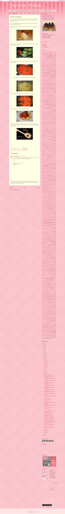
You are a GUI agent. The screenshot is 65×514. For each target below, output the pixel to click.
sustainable (52, 310)
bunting (47, 86)
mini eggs (54, 228)
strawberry (52, 307)
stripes (47, 308)
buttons (43, 89)
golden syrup (54, 179)
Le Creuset (53, 205)
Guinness (51, 183)
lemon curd (43, 207)
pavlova (54, 252)
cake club (52, 90)
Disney (49, 142)
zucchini (53, 338)
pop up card (49, 263)
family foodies (50, 156)
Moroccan (49, 231)
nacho (52, 235)
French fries (54, 170)
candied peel (43, 93)
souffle (54, 301)
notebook (54, 239)
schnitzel (43, 290)
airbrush (51, 53)
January (45, 432)
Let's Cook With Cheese (47, 209)
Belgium (54, 69)
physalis (43, 258)
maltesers (54, 216)
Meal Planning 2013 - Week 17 (48, 389)
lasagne (43, 205)
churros (51, 114)
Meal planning (47, 222)
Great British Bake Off (52, 180)
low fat (46, 213)
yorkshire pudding (48, 337)
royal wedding (45, 285)
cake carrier (48, 90)
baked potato (51, 64)
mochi (49, 229)
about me (43, 52)
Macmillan (47, 215)
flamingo (43, 162)
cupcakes (47, 136)
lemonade (54, 207)
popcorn (54, 263)
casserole (46, 97)
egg (48, 149)
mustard (46, 235)
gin (52, 176)
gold (50, 179)
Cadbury (46, 89)
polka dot (55, 262)
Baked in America (45, 64)
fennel (47, 158)
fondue (50, 164)
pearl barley (43, 254)
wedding (52, 331)
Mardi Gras (46, 218)
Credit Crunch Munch (45, 131)
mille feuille (53, 226)
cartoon (54, 96)
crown (52, 133)
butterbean (43, 87)
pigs (45, 259)
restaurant (54, 277)
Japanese (49, 199)
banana (43, 66)
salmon (51, 287)
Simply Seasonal (49, 297)
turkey (47, 322)
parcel (50, 249)
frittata (51, 171)
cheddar (55, 100)
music (43, 235)
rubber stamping (50, 285)
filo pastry (53, 159)
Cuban (50, 134)
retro (55, 278)
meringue (54, 224)
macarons (54, 214)
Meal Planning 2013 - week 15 (48, 415)
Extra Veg (53, 154)
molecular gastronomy (48, 230)
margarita (49, 218)
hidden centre (51, 189)
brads (43, 80)
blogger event (52, 74)
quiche (49, 271)
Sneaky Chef (53, 300)
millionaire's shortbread (45, 227)
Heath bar (51, 187)
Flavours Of (50, 162)
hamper (43, 185)
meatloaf (52, 223)
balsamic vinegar (52, 65)
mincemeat (47, 228)
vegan (55, 325)
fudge (43, 173)
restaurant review (47, 278)
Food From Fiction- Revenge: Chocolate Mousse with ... (49, 405)
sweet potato (49, 311)
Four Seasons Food (53, 168)
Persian (47, 256)
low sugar (51, 213)
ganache (43, 174)
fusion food (46, 173)
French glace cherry (45, 171)
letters (52, 209)
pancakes (53, 247)
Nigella (46, 238)
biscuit (54, 72)
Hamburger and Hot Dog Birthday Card (49, 421)
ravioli (45, 275)
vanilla (52, 325)
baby (50, 61)
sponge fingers (48, 304)
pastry (43, 252)
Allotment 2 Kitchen (27, 124)
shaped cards (54, 292)
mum (48, 234)
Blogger (37, 511)
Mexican (45, 225)
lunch (19, 150)
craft (43, 129)
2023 (44, 344)
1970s (43, 51)
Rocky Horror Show (49, 282)
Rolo (43, 283)
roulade (44, 284)
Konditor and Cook (44, 203)
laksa (42, 204)
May (45, 372)
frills (49, 171)
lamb (45, 204)
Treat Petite (52, 320)
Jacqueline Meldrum (16, 156)
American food (52, 57)
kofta (54, 202)
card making (50, 95)
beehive (45, 69)
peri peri (44, 256)
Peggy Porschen (51, 254)
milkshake (48, 226)
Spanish (54, 302)
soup (42, 302)
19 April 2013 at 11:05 (20, 163)
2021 (44, 347)
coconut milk (46, 118)
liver (45, 211)
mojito (55, 229)
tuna (44, 322)
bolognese (47, 77)
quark (51, 270)
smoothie (49, 300)
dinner (17, 150)
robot (45, 282)
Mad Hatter (51, 215)
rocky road (54, 282)
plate (49, 262)
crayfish (50, 129)
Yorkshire (43, 337)
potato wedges (53, 265)
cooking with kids (44, 125)
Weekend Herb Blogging (45, 332)
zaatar (55, 337)
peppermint (44, 255)
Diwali (52, 142)
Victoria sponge (49, 327)
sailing (45, 287)
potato (44, 265)
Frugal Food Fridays (45, 172)
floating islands (45, 163)
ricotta (51, 281)
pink (47, 260)
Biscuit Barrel (44, 73)
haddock (43, 184)
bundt (43, 86)
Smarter (54, 299)
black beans (52, 73)
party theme (49, 250)
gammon (54, 173)
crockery (43, 133)
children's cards (47, 104)
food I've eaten (53, 165)
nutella (44, 241)
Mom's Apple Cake (46, 401)
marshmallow (51, 219)
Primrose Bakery (53, 267)
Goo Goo (44, 180)
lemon (53, 206)
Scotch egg (50, 290)
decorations (52, 138)
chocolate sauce (44, 110)
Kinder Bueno (50, 201)
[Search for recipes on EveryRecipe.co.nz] (44, 41)
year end (50, 336)
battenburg (53, 67)
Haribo (54, 185)
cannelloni (46, 94)
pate (51, 252)
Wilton (50, 335)
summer (49, 309)
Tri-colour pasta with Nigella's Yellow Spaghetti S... (49, 383)
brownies (51, 84)
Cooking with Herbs (52, 124)
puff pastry (52, 269)
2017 (44, 353)
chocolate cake (54, 108)
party (45, 250)
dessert (50, 139)
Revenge (44, 279)
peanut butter (50, 253)
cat (49, 97)
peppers (48, 255)
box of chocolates (54, 79)
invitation (43, 197)
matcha (53, 221)
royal (51, 284)
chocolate (47, 108)
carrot (50, 96)
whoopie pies (46, 335)
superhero (54, 309)
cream (46, 130)
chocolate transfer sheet (50, 110)
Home (11, 11)
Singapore (53, 297)
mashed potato (45, 221)
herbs (51, 188)
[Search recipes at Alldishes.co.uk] (52, 489)
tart (52, 313)
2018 (44, 352)
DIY (54, 142)
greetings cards (44, 182)
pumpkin (47, 270)
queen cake (54, 270)
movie (51, 232)
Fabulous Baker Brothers (45, 155)
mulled (45, 234)
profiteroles (45, 269)
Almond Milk (54, 54)
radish (54, 272)
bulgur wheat (53, 85)
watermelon (52, 330)
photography (52, 257)
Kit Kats (54, 201)
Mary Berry (46, 220)
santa (54, 288)
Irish (46, 197)
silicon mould (53, 295)
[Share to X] (24, 148)
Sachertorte (53, 286)
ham (53, 184)
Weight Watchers (51, 332)
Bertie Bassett (46, 70)
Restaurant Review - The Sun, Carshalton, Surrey (50, 396)
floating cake (54, 162)
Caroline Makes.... (26, 5)
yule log (52, 337)
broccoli (47, 84)
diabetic (46, 140)
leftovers (49, 206)
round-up (47, 284)
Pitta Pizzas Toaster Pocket (47, 399)
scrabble (43, 291)
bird (42, 71)
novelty (50, 240)
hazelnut (43, 187)
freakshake (53, 169)
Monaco (54, 230)
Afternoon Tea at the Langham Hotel (49, 418)
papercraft (46, 249)
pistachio (48, 261)
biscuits (48, 73)
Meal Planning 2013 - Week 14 (48, 427)
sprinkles (55, 304)
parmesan (53, 249)
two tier (45, 323)
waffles (45, 329)
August (45, 367)
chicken (47, 103)
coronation (48, 126)
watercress (45, 330)
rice (50, 280)
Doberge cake (43, 143)
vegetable (45, 326)
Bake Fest (54, 62)
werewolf (47, 333)
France (47, 169)
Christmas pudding (44, 113)
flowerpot (49, 163)
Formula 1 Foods (45, 168)
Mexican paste (49, 225)
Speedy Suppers (44, 303)
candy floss (51, 93)
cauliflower (52, 97)
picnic (46, 258)
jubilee (46, 200)
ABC (54, 51)
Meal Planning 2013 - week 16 (48, 425)
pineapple (43, 260)
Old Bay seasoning (53, 241)
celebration (49, 98)
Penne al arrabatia (46, 398)
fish (42, 161)
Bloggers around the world (46, 75)
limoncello (51, 210)
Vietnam (43, 328)
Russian (45, 286)
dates (52, 137)
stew (46, 306)
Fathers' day (50, 157)
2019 (44, 350)
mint (46, 229)
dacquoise (46, 137)
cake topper (53, 91)
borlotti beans (43, 79)
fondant (46, 164)
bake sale (44, 63)
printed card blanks (47, 268)
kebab (54, 200)
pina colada (51, 259)
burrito (54, 86)
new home (47, 237)
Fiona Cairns (46, 160)
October (45, 364)
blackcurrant (47, 74)
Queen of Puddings (45, 271)
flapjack (46, 162)
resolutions (50, 277)
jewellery (43, 200)
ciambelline (54, 114)
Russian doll (49, 286)
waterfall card (48, 330)
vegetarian (43, 327)
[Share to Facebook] (25, 148)
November (45, 362)
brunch (55, 84)
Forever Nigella (53, 167)
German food (46, 175)
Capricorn (52, 94)
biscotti (51, 72)
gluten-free (53, 178)
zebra (43, 338)
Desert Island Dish (45, 139)
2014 (44, 358)
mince (53, 227)
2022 (44, 346)
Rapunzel (47, 274)
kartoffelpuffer (50, 200)
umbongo (49, 323)
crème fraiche (45, 132)
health (46, 187)
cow (52, 128)
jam (43, 198)
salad (48, 287)
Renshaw (47, 277)
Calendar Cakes (44, 92)
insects (54, 196)
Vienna (54, 327)
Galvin (50, 173)
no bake (50, 238)
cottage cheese (44, 127)
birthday (49, 71)
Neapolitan (53, 236)
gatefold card (53, 174)
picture (49, 258)
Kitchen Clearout (44, 202)
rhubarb (54, 279)
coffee (53, 118)
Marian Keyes (53, 218)
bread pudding (48, 81)
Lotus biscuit (43, 212)
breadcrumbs (51, 82)
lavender (46, 205)
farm (54, 156)
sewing (46, 292)
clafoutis (55, 115)
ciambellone (44, 115)
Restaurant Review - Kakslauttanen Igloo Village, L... (49, 403)
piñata (54, 259)
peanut (46, 253)
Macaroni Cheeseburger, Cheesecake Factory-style (49, 378)
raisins (48, 273)
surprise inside (48, 310)
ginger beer (45, 177)
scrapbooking (47, 291)
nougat (43, 240)
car (55, 94)
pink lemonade (50, 260)
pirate (42, 261)
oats (49, 241)
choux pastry (45, 111)
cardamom (47, 96)
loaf (47, 211)
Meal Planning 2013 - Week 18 (48, 376)
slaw (45, 298)
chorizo (55, 110)
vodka (52, 328)
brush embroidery (46, 85)
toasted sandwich (53, 317)
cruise (55, 133)
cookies (50, 122)
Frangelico (50, 169)
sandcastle (43, 288)
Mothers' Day (54, 231)
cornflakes (44, 126)
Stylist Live (53, 308)
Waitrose (49, 329)
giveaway (43, 178)
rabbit (52, 272)
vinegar (46, 328)
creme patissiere (50, 132)
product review (53, 268)
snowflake (43, 301)
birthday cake (53, 71)
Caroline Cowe (45, 46)
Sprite (43, 305)
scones (46, 290)
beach (50, 68)
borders (54, 78)
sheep (48, 293)
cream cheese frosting (52, 130)
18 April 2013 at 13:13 (23, 156)
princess (43, 268)
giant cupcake (46, 176)
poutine (47, 266)
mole (43, 230)
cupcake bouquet (49, 135)
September (45, 365)
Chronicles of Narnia (46, 114)
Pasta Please (24, 150)
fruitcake (54, 172)
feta (43, 159)
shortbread (52, 294)
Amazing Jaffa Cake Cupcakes (47, 16)
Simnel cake (43, 296)
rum (53, 285)
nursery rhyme (54, 240)
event (45, 154)
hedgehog (55, 187)
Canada (54, 92)
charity (51, 100)
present (54, 266)
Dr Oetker (52, 145)
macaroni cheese (50, 214)
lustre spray (45, 214)
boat (43, 77)
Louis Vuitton (48, 212)
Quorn (55, 271)
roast (42, 282)
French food (50, 170)
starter (52, 305)
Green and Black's (48, 181)
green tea (54, 181)
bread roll (52, 81)
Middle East (43, 226)
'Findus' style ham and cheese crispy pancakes (49, 394)
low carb (43, 213)
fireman (50, 160)
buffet (50, 85)
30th (47, 51)
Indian (51, 196)
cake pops (48, 91)
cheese (45, 101)
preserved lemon (44, 267)
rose (45, 283)
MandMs (48, 217)
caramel (45, 95)
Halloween (50, 184)
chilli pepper (14, 150)
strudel (50, 308)
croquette (49, 133)
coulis (52, 127)
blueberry (54, 76)
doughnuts (48, 145)
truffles (49, 321)
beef (55, 68)
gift (49, 176)
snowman (47, 301)
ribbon (43, 280)
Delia (55, 138)
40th (50, 51)
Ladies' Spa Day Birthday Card (48, 374)
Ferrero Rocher (51, 158)
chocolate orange (52, 109)
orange (53, 244)
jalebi (55, 197)
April (45, 373)
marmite (47, 219)
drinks (50, 146)
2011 (44, 435)
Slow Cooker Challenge (49, 299)
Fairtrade (51, 155)
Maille (48, 216)
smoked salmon (44, 300)
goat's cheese (47, 179)
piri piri (45, 261)
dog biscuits (52, 143)
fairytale (54, 155)
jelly (52, 199)
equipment (43, 153)
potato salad (48, 265)
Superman (43, 310)
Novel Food (46, 240)
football (49, 167)
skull (42, 298)
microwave (53, 225)
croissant (46, 133)
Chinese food (49, 106)
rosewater (54, 283)
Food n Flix (44, 166)
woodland (43, 336)
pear (54, 253)
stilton (55, 306)
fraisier (44, 169)
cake (51, 89)
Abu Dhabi (48, 52)
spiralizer (43, 304)
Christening (49, 111)
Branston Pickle (48, 80)
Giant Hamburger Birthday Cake (48, 424)
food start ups (54, 166)
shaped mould (45, 293)
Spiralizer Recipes (47, 11)
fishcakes (51, 161)
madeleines (45, 216)
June (45, 370)
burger (50, 86)
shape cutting (49, 292)
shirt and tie (52, 293)
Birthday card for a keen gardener (48, 414)
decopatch (48, 138)
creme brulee (51, 131)
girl (54, 177)
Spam (51, 302)
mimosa (50, 227)
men (46, 224)
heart (48, 187)
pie (51, 258)
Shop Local (45, 294)
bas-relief (48, 67)
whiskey (51, 333)
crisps (54, 132)
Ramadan (51, 273)
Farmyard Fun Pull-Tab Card (48, 410)
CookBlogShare (44, 122)
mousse (47, 232)
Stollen (47, 307)
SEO (53, 291)
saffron (43, 287)
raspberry (51, 274)
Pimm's (47, 259)
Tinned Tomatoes (12, 126)
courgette (46, 128)
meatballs (49, 223)
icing (45, 196)
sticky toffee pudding (50, 306)
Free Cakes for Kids (44, 170)
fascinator (43, 157)
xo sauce (47, 336)
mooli (46, 231)
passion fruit (54, 250)
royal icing (54, 284)
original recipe (51, 245)
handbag (46, 185)
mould (44, 232)
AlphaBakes (50, 56)
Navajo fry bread (49, 236)
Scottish (54, 290)
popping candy (44, 264)
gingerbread (48, 177)
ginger (55, 176)
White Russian (51, 334)
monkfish (43, 231)
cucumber (54, 134)
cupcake (43, 135)
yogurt (53, 336)
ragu (42, 273)
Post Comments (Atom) (16, 189)
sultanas (43, 309)
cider (47, 115)
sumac (46, 309)
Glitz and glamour (49, 178)
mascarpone (54, 220)
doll (43, 144)
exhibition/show (49, 154)
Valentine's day (44, 325)
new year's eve (51, 237)
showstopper (46, 295)
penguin (55, 254)
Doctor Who (48, 143)
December (45, 361)
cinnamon (51, 115)
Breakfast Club (52, 83)
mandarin (44, 217)
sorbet (51, 301)
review (48, 279)
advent (51, 52)
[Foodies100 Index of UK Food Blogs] (46, 468)
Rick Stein (48, 281)
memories (44, 224)
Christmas (54, 111)
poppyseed (48, 264)
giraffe (52, 177)
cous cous (49, 128)
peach (43, 253)
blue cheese (50, 76)
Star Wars (50, 305)
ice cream (49, 195)
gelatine (43, 175)
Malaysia (51, 216)
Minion (44, 229)
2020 (44, 349)
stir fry (44, 307)
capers (49, 94)
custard (43, 137)
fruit (50, 172)
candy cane (47, 93)
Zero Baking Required (48, 338)
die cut (50, 140)
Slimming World (50, 298)
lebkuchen (43, 206)
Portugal (55, 264)
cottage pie (48, 127)
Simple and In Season (49, 296)
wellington (43, 333)
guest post (47, 183)
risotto (54, 281)
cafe (48, 89)
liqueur (54, 210)
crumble (44, 134)
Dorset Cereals (50, 144)
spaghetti (48, 302)
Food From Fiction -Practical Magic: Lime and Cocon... (49, 385)
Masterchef (49, 221)
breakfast (47, 83)
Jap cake (46, 199)
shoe (55, 293)
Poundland (43, 266)
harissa (43, 186)
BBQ (48, 68)
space (45, 302)
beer (47, 69)
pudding (49, 269)
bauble (45, 68)
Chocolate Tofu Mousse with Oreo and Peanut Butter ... (49, 391)
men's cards (50, 224)
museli (50, 234)
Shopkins (49, 294)
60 (52, 51)
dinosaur (46, 142)
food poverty (49, 166)
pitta (51, 261)
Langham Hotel (53, 204)
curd (50, 136)
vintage (49, 328)
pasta (21, 150)
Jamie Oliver (47, 198)
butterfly (53, 87)
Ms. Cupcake (45, 233)
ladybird (49, 203)
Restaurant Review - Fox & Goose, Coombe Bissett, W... (49, 412)
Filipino (50, 159)
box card (49, 79)
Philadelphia (47, 257)
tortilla (46, 319)
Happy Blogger (50, 185)
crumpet (47, 134)
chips (52, 106)
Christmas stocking (50, 113)
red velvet (47, 276)
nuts (46, 241)
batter (42, 68)
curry (53, 136)
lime (47, 210)
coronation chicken (52, 126)
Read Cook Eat (49, 275)
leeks (46, 206)
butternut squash (48, 88)
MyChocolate (49, 235)
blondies (52, 75)
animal (47, 58)
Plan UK (43, 262)
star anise (46, 305)
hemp (49, 188)
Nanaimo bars (44, 236)
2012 (44, 434)
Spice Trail (49, 303)
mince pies (43, 228)
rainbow (45, 273)
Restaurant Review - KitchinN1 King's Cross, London (49, 381)
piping (54, 260)
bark (45, 67)
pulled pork (43, 270)
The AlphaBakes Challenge (22, 11)
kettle (42, 201)
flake (54, 161)
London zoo (53, 211)
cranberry (47, 129)
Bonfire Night (51, 77)
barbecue (50, 66)
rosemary (48, 283)
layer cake (49, 205)
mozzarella (54, 232)
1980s (45, 51)
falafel (45, 156)
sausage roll (50, 289)
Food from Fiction (46, 165)
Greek (44, 181)
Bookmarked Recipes (48, 78)
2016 (44, 355)
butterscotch (53, 88)
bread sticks (46, 82)
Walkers (52, 329)
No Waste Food (48, 239)
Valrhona (49, 325)
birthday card (46, 72)
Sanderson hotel (47, 288)
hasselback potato (51, 186)
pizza (53, 261)
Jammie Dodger (52, 198)
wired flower (53, 335)
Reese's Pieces (54, 276)
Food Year (44, 167)
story (49, 307)
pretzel (48, 267)
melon (55, 223)
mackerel (44, 215)
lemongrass (43, 208)
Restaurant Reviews (36, 11)
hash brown (46, 186)
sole (49, 301)
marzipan (50, 220)
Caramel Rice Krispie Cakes (48, 407)
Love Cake (52, 212)
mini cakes (51, 228)
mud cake (49, 233)
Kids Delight (45, 201)
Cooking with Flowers (45, 124)
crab (55, 128)
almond (50, 54)
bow (46, 79)
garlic (50, 174)
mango (51, 217)
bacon (43, 62)
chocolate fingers (45, 109)
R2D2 (49, 272)
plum (52, 262)
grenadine (51, 182)
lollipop (50, 211)
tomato (27, 150)
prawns (50, 266)
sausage (46, 289)
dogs (55, 143)
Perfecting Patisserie (53, 255)
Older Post (38, 187)
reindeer (44, 277)
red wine (50, 276)
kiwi (51, 202)
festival (55, 158)
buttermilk (43, 88)
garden (47, 174)
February (45, 430)
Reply (14, 159)
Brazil (51, 80)
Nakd (55, 235)
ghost (53, 175)
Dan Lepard (49, 137)
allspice (47, 54)
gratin (47, 180)
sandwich (51, 288)
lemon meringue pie (48, 207)
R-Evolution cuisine (45, 272)
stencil (44, 306)
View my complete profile (46, 47)
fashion (46, 157)
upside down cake (50, 324)
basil (50, 67)
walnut (55, 329)
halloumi (46, 184)
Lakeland (53, 203)
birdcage (45, 71)
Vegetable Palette (51, 326)
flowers (53, 163)
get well (50, 175)
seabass (50, 291)
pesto (53, 256)
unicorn (52, 323)
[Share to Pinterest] (26, 148)
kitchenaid (48, 202)
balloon (48, 65)
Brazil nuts (54, 80)
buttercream (48, 87)
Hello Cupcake (45, 188)
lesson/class (51, 208)
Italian (48, 197)
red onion (43, 276)
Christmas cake (46, 112)
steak (55, 305)
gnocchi (43, 179)
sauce (43, 289)
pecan (47, 254)
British (44, 84)
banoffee (47, 66)
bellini (43, 70)
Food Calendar (54, 164)
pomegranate (45, 263)
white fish (47, 334)
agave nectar (46, 53)
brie (55, 83)
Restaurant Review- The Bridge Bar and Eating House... (49, 388)
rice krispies (43, 281)
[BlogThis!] (23, 148)
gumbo (54, 183)
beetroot (50, 69)
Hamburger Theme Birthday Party (49, 419)
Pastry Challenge (48, 252)
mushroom (53, 234)
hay (54, 186)
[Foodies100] (44, 469)
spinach (54, 303)
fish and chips (47, 161)
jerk (54, 199)
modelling (52, 229)
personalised (50, 256)
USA (53, 324)
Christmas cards (52, 112)
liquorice (43, 211)
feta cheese (46, 159)
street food (43, 308)
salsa (54, 287)
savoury (54, 289)
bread (44, 81)
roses (51, 283)
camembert (50, 92)
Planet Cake (46, 262)
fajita (42, 156)
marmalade (43, 219)
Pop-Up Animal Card (47, 408)
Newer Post (11, 187)
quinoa (52, 271)
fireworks (54, 160)
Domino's (46, 144)
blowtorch (47, 76)
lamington (49, 204)
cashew (43, 97)
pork (51, 264)
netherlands (43, 237)
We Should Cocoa (45, 331)
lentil (46, 208)
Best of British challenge (52, 70)
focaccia (43, 164)
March (45, 429)
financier (43, 160)
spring (52, 304)
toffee (44, 318)
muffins (52, 233)
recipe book (53, 275)
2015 (44, 356)
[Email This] (22, 148)
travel (52, 319)
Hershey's (47, 189)
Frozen (54, 171)
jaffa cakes (52, 197)
